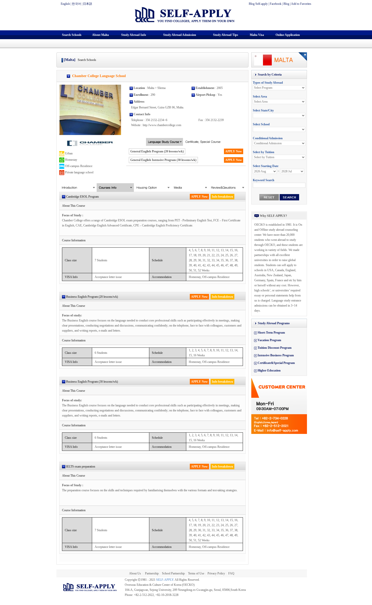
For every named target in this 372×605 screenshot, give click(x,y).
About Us (135, 573)
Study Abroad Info (133, 35)
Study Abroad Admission (179, 35)
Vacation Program (269, 340)
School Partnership (173, 573)
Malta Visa (257, 35)
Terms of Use (196, 573)
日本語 (87, 4)
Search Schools (71, 35)
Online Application (288, 35)
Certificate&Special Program (276, 363)
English (65, 4)
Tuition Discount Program (275, 348)
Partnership (152, 573)
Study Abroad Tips (225, 35)
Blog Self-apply (258, 4)
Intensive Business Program (276, 355)
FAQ (231, 573)
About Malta (100, 35)
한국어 (76, 4)
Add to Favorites (301, 4)
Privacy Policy (216, 573)
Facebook (275, 4)
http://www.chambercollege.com (162, 125)
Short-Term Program (271, 332)
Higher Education (269, 370)
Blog (286, 4)
